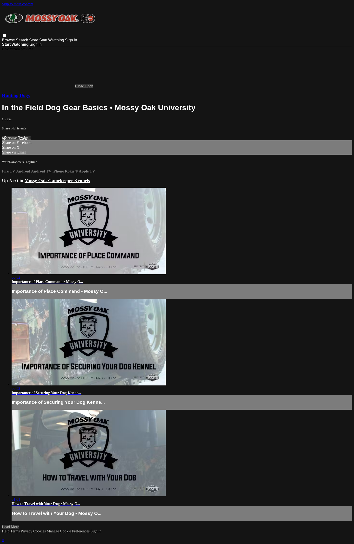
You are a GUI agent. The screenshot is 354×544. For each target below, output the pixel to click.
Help (6, 531)
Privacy (27, 531)
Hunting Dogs (16, 95)
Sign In (36, 44)
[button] (4, 35)
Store (33, 40)
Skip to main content (17, 4)
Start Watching (52, 40)
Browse (9, 40)
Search (22, 40)
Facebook (10, 138)
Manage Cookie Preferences (69, 531)
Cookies (40, 531)
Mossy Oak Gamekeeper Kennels (57, 180)
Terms (15, 531)
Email (26, 138)
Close (80, 86)
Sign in (71, 40)
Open (89, 86)
